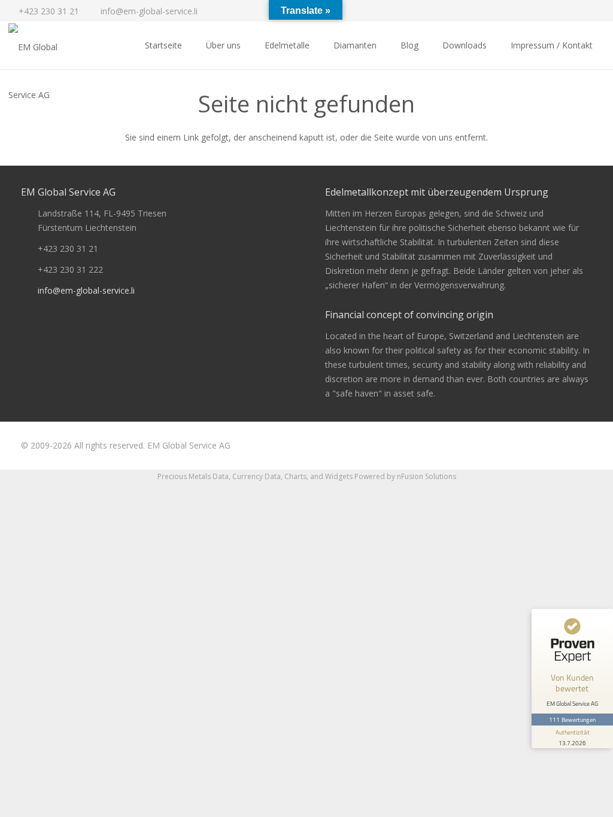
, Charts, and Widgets (317, 476)
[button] (315, 45)
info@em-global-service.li (86, 290)
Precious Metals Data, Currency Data (219, 476)
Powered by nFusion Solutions (405, 476)
